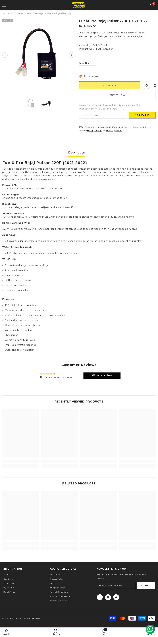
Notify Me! (142, 115)
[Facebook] (100, 597)
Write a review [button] (102, 375)
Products (18, 13)
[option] (38, 55)
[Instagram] (108, 597)
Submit (146, 585)
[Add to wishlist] (146, 85)
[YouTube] (116, 597)
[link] (20, 461)
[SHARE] (153, 85)
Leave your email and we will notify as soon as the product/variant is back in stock (109, 107)
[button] (5, 55)
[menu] (4, 5)
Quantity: (84, 63)
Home (5, 13)
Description (76, 152)
